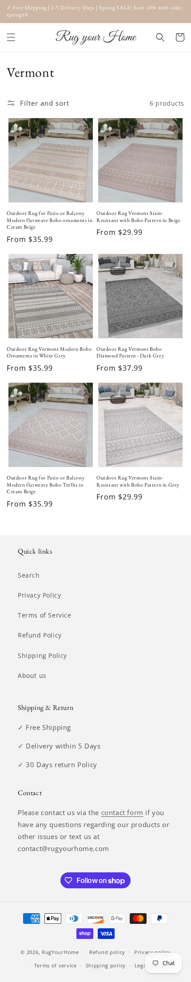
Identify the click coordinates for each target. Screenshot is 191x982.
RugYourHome (60, 951)
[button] (11, 37)
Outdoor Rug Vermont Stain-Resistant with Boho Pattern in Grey (137, 481)
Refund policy (107, 952)
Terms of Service (45, 615)
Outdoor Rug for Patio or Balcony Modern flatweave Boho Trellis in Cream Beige (45, 485)
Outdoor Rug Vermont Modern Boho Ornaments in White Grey (49, 353)
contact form (122, 812)
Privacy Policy (39, 595)
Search (29, 575)
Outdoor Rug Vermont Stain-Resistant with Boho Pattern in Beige (138, 217)
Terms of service (55, 965)
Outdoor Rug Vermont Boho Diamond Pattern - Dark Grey (130, 353)
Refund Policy (40, 635)
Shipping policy (106, 965)
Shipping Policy (42, 655)
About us (32, 675)
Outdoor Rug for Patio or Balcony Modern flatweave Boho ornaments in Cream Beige (49, 220)
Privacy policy (152, 952)
